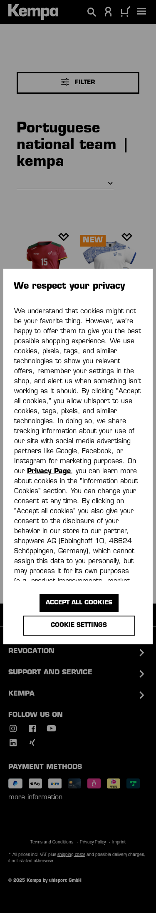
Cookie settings (79, 625)
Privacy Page (49, 471)
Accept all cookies (79, 603)
